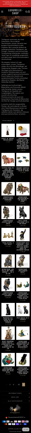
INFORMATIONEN (15, 393)
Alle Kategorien (15, 401)
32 (19, 384)
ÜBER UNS (15, 397)
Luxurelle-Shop (15, 11)
